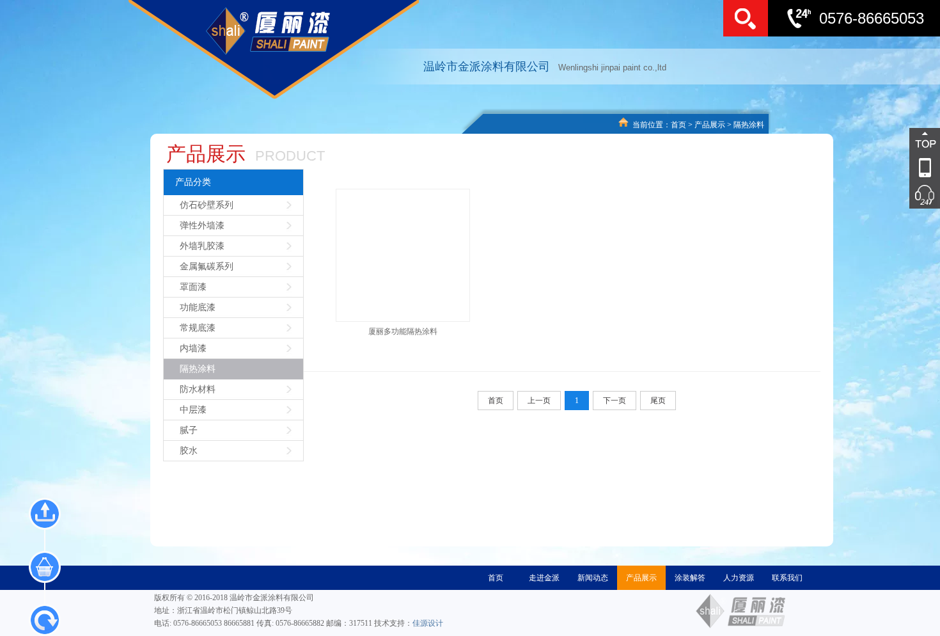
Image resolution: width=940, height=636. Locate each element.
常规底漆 (197, 328)
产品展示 (709, 124)
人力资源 (738, 577)
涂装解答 (690, 577)
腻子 (189, 430)
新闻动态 (592, 577)
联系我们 (787, 577)
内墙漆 (193, 348)
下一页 (614, 400)
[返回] (45, 620)
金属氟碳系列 (206, 266)
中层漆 (193, 410)
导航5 (904, 195)
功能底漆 (197, 307)
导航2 (904, 168)
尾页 (658, 400)
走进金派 (544, 577)
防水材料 (197, 389)
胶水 (189, 451)
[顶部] (45, 514)
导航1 (904, 141)
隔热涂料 (748, 124)
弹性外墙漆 (202, 225)
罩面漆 (193, 287)
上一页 (539, 400)
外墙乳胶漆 (202, 246)
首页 (678, 124)
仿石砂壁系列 (206, 205)
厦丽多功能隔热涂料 (402, 331)
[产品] (45, 567)
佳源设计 (427, 623)
